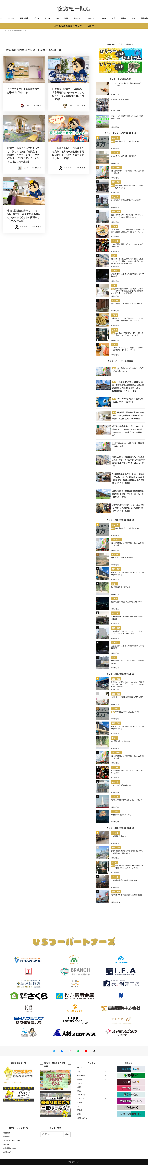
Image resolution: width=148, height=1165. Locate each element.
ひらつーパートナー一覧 (12, 1082)
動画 (66, 18)
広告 (133, 18)
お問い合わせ (82, 1118)
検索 (67, 1134)
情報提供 (6, 1133)
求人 (113, 18)
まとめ (47, 18)
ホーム (79, 1068)
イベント (90, 18)
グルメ (36, 18)
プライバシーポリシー (11, 1140)
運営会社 (6, 1144)
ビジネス (103, 18)
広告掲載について (9, 1148)
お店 (57, 18)
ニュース (11, 18)
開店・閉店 (24, 18)
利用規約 (6, 1136)
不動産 (123, 18)
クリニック (78, 18)
